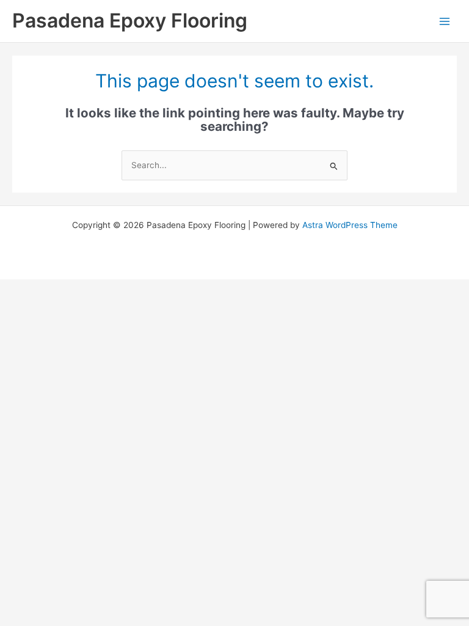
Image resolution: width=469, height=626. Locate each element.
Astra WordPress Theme (350, 225)
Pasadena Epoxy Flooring (129, 20)
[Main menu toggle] (444, 21)
